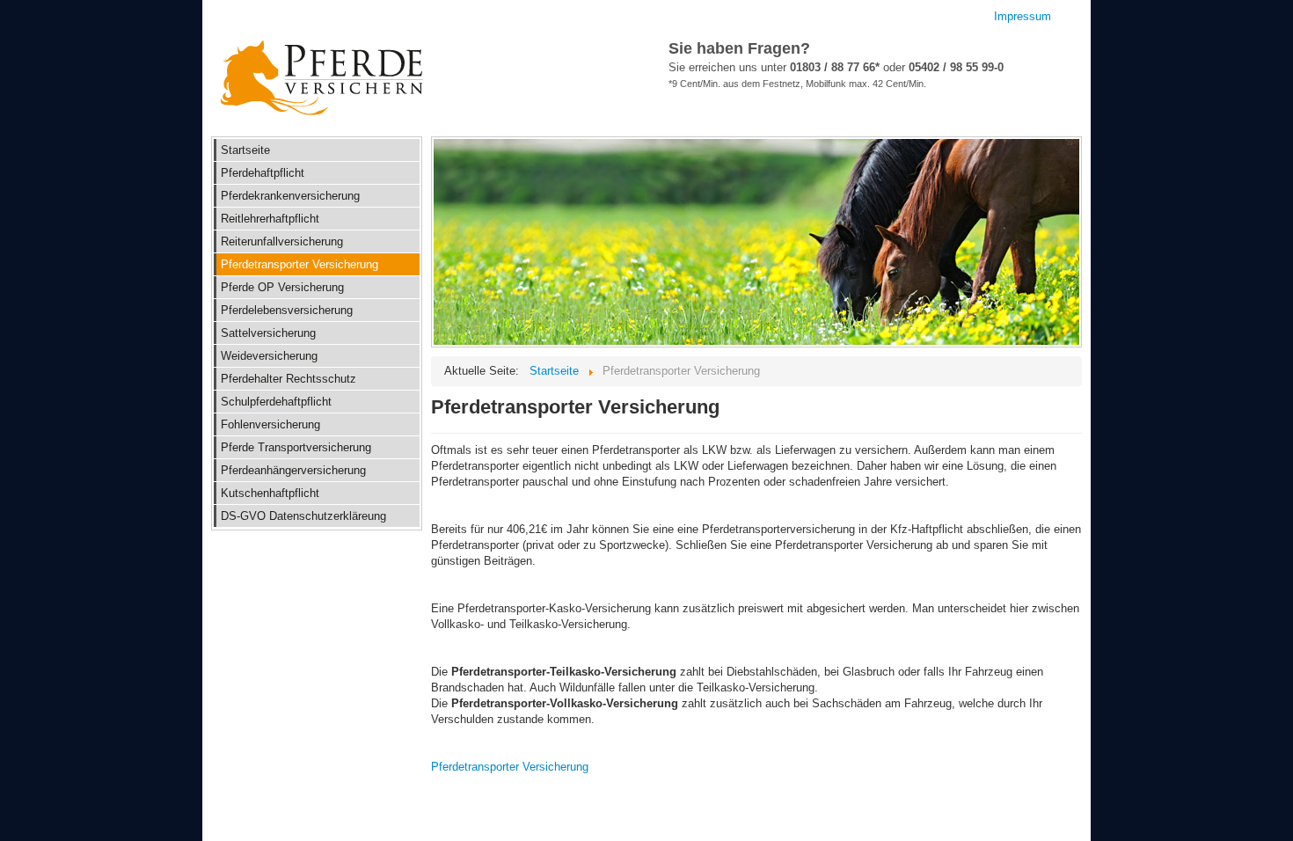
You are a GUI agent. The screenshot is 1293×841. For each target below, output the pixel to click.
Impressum (1022, 16)
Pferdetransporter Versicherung (299, 264)
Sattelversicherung (268, 333)
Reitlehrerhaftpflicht (270, 218)
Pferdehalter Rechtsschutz (288, 378)
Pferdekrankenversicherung (290, 195)
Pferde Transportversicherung (296, 447)
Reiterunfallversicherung (282, 241)
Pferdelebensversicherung (287, 310)
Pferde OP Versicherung (282, 287)
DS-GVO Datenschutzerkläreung (303, 516)
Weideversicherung (269, 355)
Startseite (245, 150)
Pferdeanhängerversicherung (293, 470)
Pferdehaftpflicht (262, 172)
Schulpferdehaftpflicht (276, 401)
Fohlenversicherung (270, 424)
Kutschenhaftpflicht (270, 493)
